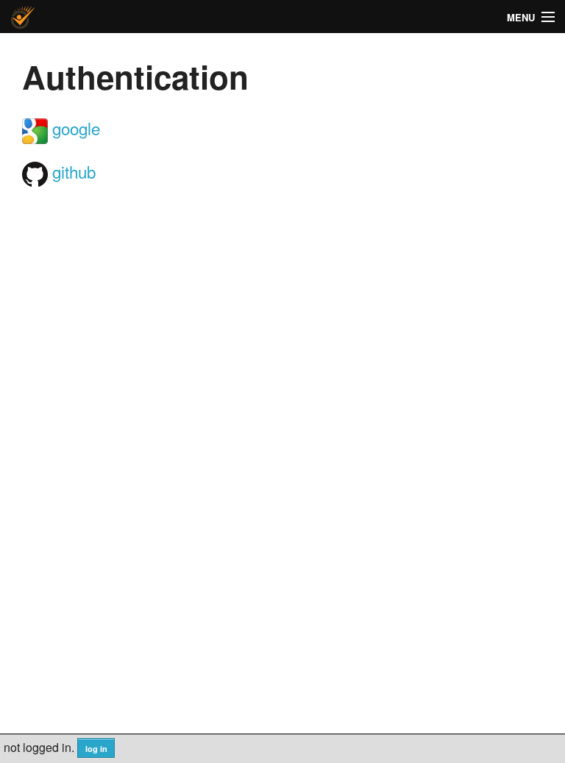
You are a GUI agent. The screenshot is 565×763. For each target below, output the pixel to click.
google (74, 128)
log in (96, 748)
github (72, 171)
